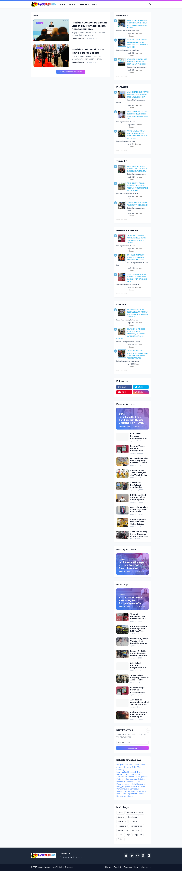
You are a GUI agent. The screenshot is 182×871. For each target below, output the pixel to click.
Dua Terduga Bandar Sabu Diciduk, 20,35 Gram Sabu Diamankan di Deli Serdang (135, 257)
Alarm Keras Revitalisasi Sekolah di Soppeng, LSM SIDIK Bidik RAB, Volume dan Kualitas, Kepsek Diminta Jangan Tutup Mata (138, 485)
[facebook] (126, 855)
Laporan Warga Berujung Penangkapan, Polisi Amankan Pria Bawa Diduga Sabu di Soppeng (138, 448)
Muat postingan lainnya (69, 72)
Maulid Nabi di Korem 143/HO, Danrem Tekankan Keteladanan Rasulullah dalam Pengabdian (137, 168)
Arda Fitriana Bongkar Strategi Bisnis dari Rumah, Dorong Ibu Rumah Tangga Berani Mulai (138, 94)
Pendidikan (123, 830)
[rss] (149, 855)
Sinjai (128, 835)
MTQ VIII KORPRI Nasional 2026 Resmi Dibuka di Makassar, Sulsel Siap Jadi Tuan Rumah (137, 61)
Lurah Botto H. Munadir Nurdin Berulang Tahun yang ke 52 (129, 773)
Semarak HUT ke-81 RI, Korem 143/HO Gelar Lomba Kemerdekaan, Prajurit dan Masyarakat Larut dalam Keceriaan (130, 334)
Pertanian (136, 830)
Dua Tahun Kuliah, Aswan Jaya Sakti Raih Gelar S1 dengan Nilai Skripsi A (139, 509)
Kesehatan (132, 817)
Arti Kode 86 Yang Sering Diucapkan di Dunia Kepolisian (139, 534)
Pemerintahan (136, 826)
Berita (72, 4)
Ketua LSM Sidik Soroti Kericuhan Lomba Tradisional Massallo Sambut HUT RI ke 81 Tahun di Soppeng (139, 653)
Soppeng (138, 835)
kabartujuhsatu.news (46, 867)
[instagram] (143, 855)
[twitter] (132, 855)
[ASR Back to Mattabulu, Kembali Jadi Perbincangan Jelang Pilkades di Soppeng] (122, 703)
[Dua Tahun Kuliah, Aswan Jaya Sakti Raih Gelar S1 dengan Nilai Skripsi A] (122, 510)
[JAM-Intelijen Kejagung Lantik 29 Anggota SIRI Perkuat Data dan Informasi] (122, 678)
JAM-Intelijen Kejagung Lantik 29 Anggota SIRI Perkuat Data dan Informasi (139, 677)
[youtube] (137, 855)
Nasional (133, 821)
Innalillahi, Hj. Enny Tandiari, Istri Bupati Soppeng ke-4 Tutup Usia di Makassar (139, 640)
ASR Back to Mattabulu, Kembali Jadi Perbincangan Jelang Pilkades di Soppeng (139, 702)
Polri (120, 835)
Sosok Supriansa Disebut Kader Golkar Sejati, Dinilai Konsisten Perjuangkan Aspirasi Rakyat (138, 521)
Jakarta (121, 817)
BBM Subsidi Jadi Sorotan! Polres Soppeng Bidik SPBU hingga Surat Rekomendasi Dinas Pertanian (139, 497)
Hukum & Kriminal (135, 812)
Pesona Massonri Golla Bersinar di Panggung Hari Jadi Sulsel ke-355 (130, 785)
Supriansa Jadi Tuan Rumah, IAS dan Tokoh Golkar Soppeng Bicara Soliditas (138, 472)
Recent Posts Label (121, 76)
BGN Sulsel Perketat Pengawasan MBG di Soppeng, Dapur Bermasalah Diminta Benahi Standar (139, 436)
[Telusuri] (149, 4)
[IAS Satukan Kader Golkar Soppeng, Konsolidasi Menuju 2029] (122, 461)
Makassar (122, 821)
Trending (84, 4)
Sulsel (120, 839)
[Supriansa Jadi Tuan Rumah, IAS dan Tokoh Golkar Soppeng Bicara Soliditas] (122, 473)
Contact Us (146, 867)
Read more (139, 34)
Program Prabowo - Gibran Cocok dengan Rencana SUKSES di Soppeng (130, 767)
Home (62, 4)
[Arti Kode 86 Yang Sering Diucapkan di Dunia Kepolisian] (122, 535)
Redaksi (96, 4)
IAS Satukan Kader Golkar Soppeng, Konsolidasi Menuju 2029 (139, 460)
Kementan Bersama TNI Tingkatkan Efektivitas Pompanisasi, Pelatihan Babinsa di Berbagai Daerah (132, 779)
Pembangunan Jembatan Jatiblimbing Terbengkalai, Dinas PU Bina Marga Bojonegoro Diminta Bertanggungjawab (131, 792)
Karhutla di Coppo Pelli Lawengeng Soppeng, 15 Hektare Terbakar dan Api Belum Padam (138, 714)
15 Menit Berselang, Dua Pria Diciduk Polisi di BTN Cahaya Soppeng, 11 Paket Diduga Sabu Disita (139, 616)
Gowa (120, 812)
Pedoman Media (131, 867)
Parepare (122, 826)
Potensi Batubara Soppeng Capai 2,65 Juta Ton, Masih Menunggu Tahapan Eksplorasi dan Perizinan (139, 628)
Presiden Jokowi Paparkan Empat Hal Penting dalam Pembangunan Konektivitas (89, 26)
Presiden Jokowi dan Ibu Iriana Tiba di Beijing (88, 51)
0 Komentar (131, 36)
